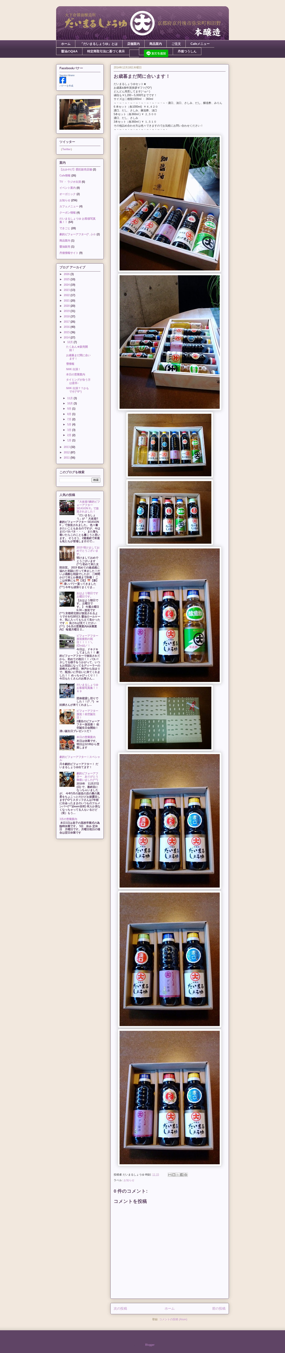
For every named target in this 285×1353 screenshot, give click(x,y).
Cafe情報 (65, 175)
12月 (70, 342)
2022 (67, 295)
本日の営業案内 (75, 374)
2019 (67, 311)
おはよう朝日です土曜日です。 (87, 595)
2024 (67, 284)
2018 (67, 316)
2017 (67, 321)
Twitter (66, 149)
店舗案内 (133, 43)
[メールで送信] (170, 1175)
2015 (67, 332)
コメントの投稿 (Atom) (173, 1319)
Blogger (149, 1344)
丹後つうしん (187, 51)
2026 (67, 274)
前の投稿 (219, 1308)
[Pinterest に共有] (186, 1175)
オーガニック (67, 194)
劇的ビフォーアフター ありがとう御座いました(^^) (87, 776)
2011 (67, 457)
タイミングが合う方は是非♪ (78, 381)
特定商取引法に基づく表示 (106, 51)
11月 (70, 398)
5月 (69, 424)
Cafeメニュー (200, 43)
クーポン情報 (67, 212)
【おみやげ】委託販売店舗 (75, 169)
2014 (67, 337)
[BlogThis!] (174, 1175)
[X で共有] (178, 1175)
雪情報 (70, 363)
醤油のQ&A (69, 51)
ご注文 (176, 43)
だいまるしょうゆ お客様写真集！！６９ (89, 688)
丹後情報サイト (68, 252)
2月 (69, 435)
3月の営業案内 (68, 819)
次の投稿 (120, 1308)
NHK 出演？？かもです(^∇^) (77, 390)
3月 (69, 429)
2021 (67, 300)
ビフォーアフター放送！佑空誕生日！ (87, 714)
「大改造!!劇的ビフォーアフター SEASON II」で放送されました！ (88, 506)
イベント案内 (67, 187)
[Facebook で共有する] (182, 1175)
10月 (70, 403)
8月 (69, 414)
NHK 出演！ (73, 369)
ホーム (66, 43)
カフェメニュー (68, 206)
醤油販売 (64, 246)
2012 (67, 452)
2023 (67, 290)
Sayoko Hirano (66, 75)
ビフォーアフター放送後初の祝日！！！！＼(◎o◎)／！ (87, 640)
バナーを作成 (66, 85)
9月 (69, 408)
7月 (69, 419)
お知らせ (129, 1180)
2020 (67, 305)
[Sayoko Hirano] (62, 82)
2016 (67, 326)
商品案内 (155, 43)
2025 (67, 279)
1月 (69, 440)
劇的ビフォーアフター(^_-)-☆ (77, 234)
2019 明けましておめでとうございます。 (88, 551)
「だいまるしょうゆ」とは (99, 43)
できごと (64, 228)
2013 (67, 447)
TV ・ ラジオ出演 (70, 181)
